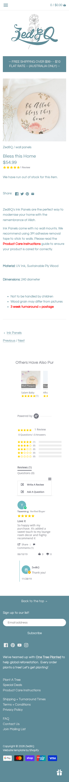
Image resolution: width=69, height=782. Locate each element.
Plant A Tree (12, 680)
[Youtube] (19, 645)
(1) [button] (34, 441)
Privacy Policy (13, 709)
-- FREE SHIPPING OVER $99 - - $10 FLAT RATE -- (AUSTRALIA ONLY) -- (34, 64)
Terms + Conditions (17, 704)
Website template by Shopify (21, 750)
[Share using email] (32, 193)
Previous (9, 340)
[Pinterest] (13, 645)
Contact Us (11, 724)
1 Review (25, 167)
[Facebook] (6, 645)
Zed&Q (8, 147)
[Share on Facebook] (16, 193)
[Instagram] (26, 645)
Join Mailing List (14, 729)
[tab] (24, 468)
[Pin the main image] (27, 193)
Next (21, 340)
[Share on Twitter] (22, 193)
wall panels (23, 147)
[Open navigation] (6, 5)
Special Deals (12, 685)
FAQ (6, 718)
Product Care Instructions (22, 244)
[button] (34, 484)
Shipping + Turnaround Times (24, 699)
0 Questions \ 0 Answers (32, 434)
